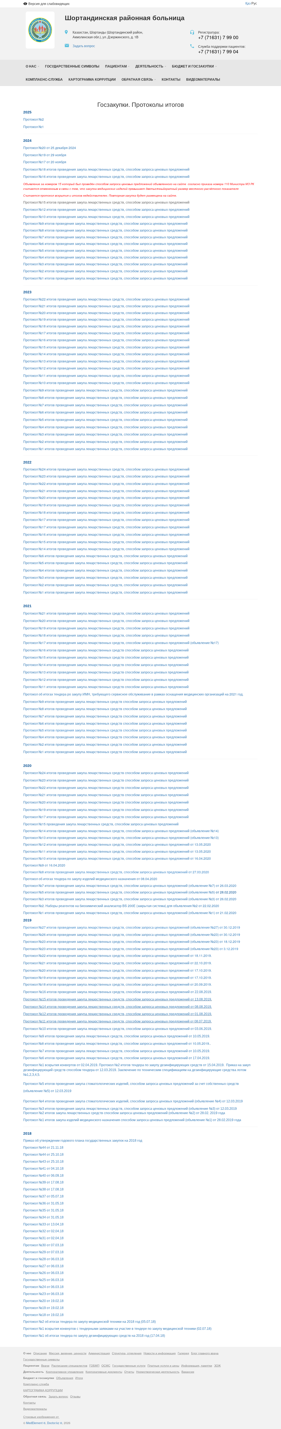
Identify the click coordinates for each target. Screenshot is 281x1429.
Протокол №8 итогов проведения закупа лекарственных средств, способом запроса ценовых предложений (105, 230)
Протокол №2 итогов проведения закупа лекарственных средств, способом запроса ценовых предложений (105, 271)
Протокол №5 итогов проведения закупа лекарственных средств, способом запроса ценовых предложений (105, 250)
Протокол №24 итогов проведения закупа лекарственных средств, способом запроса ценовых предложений (106, 469)
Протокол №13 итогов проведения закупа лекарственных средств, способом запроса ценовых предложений (106, 361)
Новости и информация (160, 1353)
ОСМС (105, 1365)
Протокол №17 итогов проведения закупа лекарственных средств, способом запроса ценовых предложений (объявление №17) (121, 642)
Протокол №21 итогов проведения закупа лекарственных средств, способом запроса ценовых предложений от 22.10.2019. (117, 963)
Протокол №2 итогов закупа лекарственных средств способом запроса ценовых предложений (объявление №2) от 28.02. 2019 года (124, 1113)
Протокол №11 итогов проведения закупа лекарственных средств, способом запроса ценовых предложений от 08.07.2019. (117, 1021)
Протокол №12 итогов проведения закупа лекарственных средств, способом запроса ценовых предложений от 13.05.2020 (117, 844)
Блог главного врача (204, 1353)
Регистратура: (208, 32)
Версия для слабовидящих (49, 3)
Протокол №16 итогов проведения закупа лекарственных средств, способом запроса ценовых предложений (106, 176)
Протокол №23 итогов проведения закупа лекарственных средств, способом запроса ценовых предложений (106, 476)
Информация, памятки (196, 1365)
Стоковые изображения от (41, 1417)
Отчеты (129, 1372)
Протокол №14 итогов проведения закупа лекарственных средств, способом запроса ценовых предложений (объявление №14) (121, 830)
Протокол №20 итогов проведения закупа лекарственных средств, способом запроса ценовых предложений (106, 312)
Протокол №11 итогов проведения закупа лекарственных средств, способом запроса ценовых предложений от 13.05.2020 (117, 851)
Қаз (248, 3)
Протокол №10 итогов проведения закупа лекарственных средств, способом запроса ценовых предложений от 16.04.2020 (117, 858)
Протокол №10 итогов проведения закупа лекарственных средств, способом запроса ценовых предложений (106, 216)
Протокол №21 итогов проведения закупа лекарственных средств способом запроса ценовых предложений (106, 794)
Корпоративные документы (104, 1372)
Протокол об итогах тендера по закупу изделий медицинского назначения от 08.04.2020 (90, 878)
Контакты (171, 79)
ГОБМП (94, 1365)
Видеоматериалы (203, 79)
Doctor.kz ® (54, 1423)
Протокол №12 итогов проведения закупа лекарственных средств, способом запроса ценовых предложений (106, 209)
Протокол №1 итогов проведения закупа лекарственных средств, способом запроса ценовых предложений (105, 278)
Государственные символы (72, 66)
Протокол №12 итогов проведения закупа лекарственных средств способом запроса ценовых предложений (106, 679)
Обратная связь (138, 79)
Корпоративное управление (65, 1372)
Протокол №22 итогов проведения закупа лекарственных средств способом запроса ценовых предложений (106, 787)
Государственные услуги (128, 1365)
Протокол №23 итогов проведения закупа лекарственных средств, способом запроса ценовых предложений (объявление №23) (121, 948)
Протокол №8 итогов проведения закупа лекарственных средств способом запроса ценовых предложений (105, 708)
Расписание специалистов (69, 1365)
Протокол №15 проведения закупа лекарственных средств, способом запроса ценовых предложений (101, 824)
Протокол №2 (33, 119)
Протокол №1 (33, 126)
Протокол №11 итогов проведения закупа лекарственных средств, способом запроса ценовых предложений (106, 375)
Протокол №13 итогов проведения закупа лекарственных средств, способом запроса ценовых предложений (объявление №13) (121, 837)
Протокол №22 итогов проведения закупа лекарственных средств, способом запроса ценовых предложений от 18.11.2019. (117, 955)
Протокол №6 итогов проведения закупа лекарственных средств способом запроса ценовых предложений (105, 723)
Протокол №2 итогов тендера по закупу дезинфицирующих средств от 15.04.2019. (161, 1065)
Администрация (99, 1353)
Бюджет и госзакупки (193, 66)
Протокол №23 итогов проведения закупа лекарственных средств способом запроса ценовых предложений (106, 780)
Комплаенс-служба (44, 79)
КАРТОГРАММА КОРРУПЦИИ (92, 79)
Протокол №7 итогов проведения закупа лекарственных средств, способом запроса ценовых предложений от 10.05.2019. (116, 1051)
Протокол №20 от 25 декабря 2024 (49, 147)
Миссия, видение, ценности (67, 1353)
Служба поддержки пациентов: (221, 46)
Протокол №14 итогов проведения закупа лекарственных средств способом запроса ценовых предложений (106, 664)
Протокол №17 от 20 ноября (44, 162)
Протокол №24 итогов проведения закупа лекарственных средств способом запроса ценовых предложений (106, 772)
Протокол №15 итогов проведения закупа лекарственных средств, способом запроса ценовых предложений (106, 347)
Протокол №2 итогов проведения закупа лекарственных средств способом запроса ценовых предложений (105, 744)
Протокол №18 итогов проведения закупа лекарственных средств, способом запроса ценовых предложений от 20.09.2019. (117, 984)
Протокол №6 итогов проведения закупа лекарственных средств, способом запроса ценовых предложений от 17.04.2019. (116, 1058)
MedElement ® (35, 1423)
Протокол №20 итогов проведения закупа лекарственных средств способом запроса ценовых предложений (106, 802)
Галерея (183, 1353)
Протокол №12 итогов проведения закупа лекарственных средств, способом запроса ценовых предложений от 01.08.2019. (117, 1014)
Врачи (45, 1365)
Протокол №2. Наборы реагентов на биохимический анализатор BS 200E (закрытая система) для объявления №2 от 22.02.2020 (121, 905)
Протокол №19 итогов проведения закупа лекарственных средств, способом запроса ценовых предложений (106, 319)
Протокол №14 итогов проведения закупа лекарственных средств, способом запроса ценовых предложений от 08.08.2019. (117, 1007)
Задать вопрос (84, 46)
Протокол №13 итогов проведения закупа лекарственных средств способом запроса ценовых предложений (106, 672)
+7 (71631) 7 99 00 (218, 37)
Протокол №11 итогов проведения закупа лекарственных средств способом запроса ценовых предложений (106, 686)
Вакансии (187, 1372)
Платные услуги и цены (163, 1365)
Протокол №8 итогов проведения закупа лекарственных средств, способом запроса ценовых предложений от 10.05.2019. (116, 1043)
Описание (40, 1353)
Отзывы (75, 1396)
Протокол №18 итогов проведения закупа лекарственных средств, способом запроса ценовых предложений (106, 169)
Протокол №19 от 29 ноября (44, 155)
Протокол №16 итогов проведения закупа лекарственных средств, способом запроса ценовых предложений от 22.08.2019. (117, 992)
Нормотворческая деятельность (157, 1372)
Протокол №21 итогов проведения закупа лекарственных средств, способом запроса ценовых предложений (106, 306)
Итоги (79, 1378)
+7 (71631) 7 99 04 (218, 51)
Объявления (64, 1378)
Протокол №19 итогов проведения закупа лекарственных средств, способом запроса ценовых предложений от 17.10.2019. (117, 977)
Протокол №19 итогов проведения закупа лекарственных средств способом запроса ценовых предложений (106, 809)
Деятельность (149, 66)
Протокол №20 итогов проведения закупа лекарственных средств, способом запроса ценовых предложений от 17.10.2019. (117, 970)
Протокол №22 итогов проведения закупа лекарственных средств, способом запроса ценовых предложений (106, 299)
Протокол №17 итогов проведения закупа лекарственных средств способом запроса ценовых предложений (106, 816)
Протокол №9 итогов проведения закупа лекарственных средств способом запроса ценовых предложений (105, 701)
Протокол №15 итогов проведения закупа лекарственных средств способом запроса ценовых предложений (106, 657)
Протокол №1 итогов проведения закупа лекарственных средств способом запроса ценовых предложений (105, 751)
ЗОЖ (217, 1365)
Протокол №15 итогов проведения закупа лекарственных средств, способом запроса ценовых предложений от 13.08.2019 (117, 999)
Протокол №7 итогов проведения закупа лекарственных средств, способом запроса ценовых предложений (105, 237)
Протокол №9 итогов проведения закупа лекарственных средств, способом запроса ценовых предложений (105, 223)
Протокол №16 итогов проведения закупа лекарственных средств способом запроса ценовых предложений (106, 650)
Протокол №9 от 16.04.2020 (44, 865)
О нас (31, 66)
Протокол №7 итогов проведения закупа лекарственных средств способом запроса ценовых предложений (105, 716)
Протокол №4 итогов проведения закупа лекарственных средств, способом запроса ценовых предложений (105, 257)
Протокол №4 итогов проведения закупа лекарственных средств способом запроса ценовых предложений (105, 737)
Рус (254, 3)
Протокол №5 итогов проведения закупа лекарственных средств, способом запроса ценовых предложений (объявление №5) (119, 892)
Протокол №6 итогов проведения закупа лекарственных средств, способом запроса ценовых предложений (105, 243)
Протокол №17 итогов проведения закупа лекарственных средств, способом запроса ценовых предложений (106, 333)
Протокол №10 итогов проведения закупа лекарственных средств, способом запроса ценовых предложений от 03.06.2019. (117, 1029)
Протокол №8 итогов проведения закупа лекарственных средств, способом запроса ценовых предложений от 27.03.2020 (116, 872)
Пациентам (116, 66)
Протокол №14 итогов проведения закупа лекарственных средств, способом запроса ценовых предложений (106, 354)
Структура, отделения (127, 1353)
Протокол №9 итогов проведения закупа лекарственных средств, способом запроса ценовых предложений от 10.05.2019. (116, 1036)
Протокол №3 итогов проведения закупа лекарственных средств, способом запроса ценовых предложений (105, 264)
